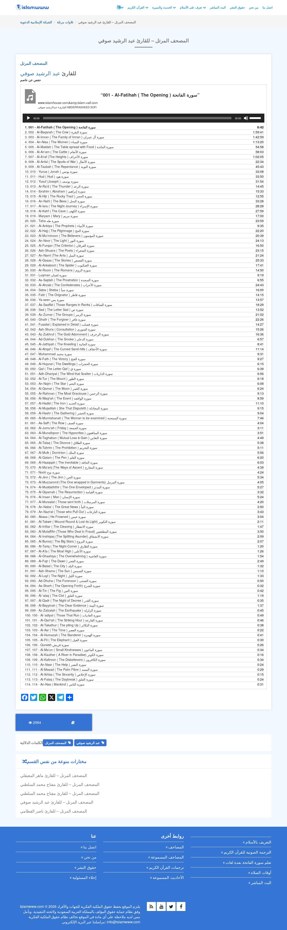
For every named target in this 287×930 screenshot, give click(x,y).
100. (63, 615)
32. (62, 280)
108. (64, 654)
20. (42, 220)
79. (65, 511)
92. (54, 575)
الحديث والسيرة (162, 7)
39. (58, 314)
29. (61, 265)
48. (55, 359)
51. (69, 373)
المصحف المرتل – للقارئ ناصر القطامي (53, 811)
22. (57, 230)
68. (55, 457)
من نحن (254, 7)
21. (59, 225)
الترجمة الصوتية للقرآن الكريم (247, 852)
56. (58, 398)
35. (55, 294)
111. (61, 669)
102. (61, 625)
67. (54, 452)
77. (65, 502)
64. (66, 437)
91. (58, 571)
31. (46, 275)
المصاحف (176, 847)
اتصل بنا (268, 7)
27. (54, 255)
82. (59, 526)
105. (56, 640)
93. (61, 580)
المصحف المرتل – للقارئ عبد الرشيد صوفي (56, 802)
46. (66, 349)
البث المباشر (218, 7)
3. (64, 137)
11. (47, 176)
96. (54, 595)
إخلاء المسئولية (84, 877)
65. (57, 442)
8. (60, 161)
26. (59, 250)
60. (76, 418)
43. (67, 334)
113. (59, 679)
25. (59, 245)
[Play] (28, 118)
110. (55, 664)
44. (59, 339)
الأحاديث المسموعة (168, 877)
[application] (143, 118)
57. (55, 403)
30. (58, 270)
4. (56, 142)
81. (70, 521)
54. (56, 388)
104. (63, 635)
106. (47, 644)
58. (66, 408)
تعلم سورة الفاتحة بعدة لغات (248, 862)
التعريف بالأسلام (258, 842)
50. (53, 368)
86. (61, 546)
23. (64, 235)
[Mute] (246, 118)
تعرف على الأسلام (191, 7)
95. (51, 590)
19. (51, 216)
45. (60, 344)
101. (64, 620)
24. (54, 240)
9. (60, 166)
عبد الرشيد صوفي (40, 73)
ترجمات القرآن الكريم (166, 867)
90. (53, 566)
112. (60, 674)
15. (58, 196)
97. (62, 600)
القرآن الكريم (136, 7)
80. (55, 516)
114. (55, 684)
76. (52, 497)
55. (66, 393)
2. (56, 132)
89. (54, 561)
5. (69, 147)
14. (55, 191)
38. (54, 309)
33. (63, 285)
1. (60, 127)
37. (68, 304)
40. (55, 319)
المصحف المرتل (33, 63)
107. (63, 649)
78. (59, 506)
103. (55, 630)
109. (65, 659)
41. (61, 324)
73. (75, 482)
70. (64, 467)
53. (54, 383)
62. (56, 428)
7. (56, 156)
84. (67, 536)
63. (66, 432)
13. (57, 186)
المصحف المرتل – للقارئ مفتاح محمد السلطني (59, 784)
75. (64, 492)
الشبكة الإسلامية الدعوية (36, 22)
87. (58, 551)
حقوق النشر (237, 7)
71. (42, 472)
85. (59, 541)
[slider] (256, 118)
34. (49, 290)
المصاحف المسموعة (167, 857)
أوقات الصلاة (261, 872)
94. (62, 585)
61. (54, 423)
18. (55, 211)
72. (53, 477)
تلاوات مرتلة (65, 22)
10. (51, 171)
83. (71, 531)
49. (61, 363)
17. (61, 206)
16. (55, 201)
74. (67, 487)
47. (48, 354)
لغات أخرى (120, 7)
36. (44, 299)
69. (61, 462)
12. (51, 181)
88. (66, 556)
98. (64, 605)
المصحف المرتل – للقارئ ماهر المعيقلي (53, 775)
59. (59, 413)
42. (60, 329)
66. (61, 447)
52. (54, 378)
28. (58, 260)
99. (63, 610)
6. (56, 151)
